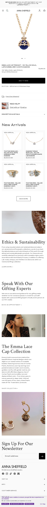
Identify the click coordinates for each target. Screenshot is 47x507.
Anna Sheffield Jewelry (14, 470)
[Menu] (3, 11)
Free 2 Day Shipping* (12, 96)
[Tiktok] (10, 473)
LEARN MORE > (7, 267)
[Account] (39, 10)
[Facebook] (3, 473)
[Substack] (18, 473)
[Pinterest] (14, 473)
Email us (23, 107)
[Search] (7, 10)
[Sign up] (42, 456)
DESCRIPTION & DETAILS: (11, 114)
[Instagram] (7, 473)
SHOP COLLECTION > (10, 388)
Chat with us (14, 107)
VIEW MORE (23, 199)
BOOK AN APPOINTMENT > (12, 305)
